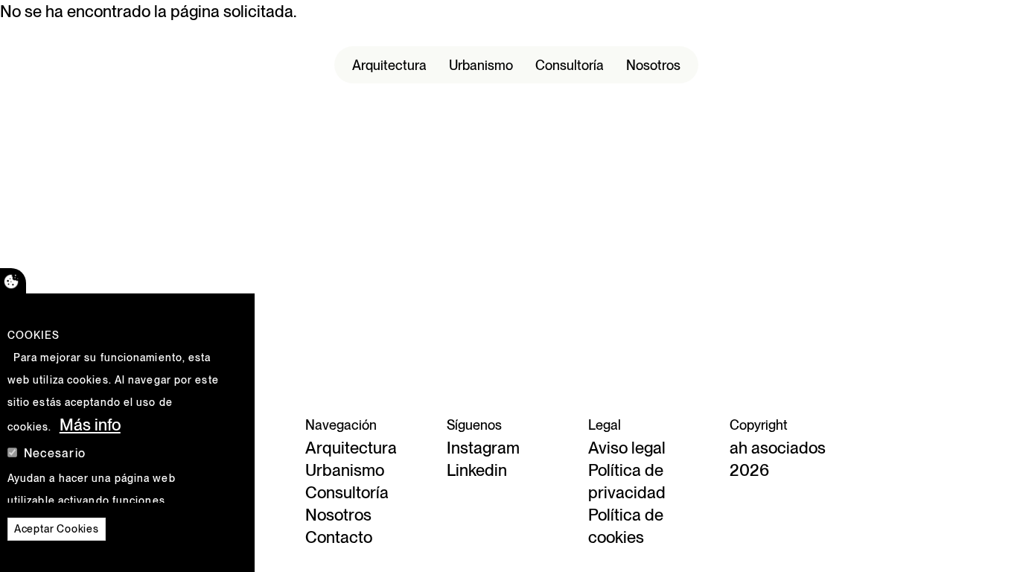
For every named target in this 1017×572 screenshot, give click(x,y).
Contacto (338, 537)
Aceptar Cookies (56, 529)
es (912, 54)
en (913, 76)
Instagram (483, 447)
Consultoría (569, 65)
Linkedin (477, 470)
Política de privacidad (627, 481)
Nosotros (653, 65)
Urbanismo (481, 65)
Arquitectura (389, 65)
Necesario (55, 453)
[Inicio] (117, 64)
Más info (90, 424)
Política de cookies (625, 526)
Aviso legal (627, 447)
